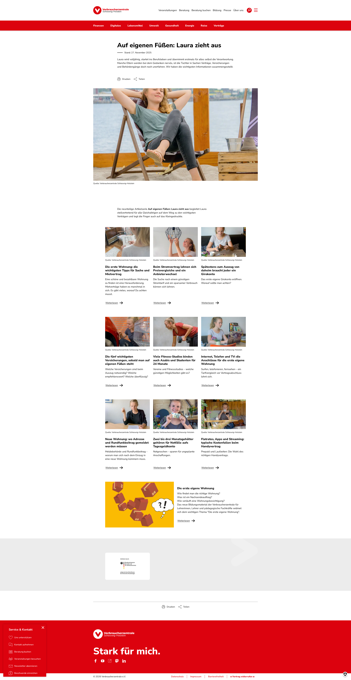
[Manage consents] (345, 674)
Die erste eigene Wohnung (195, 488)
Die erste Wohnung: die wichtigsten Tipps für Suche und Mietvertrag (127, 270)
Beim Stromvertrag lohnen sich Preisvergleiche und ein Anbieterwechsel (174, 270)
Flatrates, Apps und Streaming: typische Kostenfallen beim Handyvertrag (222, 442)
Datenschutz (177, 676)
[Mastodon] (116, 661)
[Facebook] (95, 661)
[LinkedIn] (124, 661)
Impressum (195, 676)
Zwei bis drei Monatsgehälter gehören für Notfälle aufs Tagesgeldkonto (173, 442)
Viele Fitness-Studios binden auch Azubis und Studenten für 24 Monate (174, 360)
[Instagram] (109, 661)
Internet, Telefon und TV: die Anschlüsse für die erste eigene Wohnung (222, 360)
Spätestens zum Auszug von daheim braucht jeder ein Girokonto (220, 270)
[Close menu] (43, 627)
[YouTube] (102, 661)
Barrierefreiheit (216, 676)
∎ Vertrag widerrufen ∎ (242, 676)
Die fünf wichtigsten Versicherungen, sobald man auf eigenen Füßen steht (127, 360)
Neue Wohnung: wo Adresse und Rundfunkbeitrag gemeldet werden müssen (127, 442)
